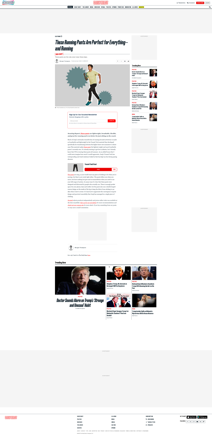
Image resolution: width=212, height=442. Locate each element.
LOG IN (207, 2)
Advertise (94, 430)
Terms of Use (86, 123)
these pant (87, 147)
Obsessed (97, 7)
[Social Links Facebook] (187, 422)
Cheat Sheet (77, 7)
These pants (84, 133)
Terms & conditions (131, 430)
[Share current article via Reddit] (128, 61)
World (113, 422)
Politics (108, 7)
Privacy (103, 430)
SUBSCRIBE (200, 2)
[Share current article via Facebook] (117, 61)
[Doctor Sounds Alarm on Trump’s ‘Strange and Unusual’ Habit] (153, 76)
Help (99, 430)
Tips (87, 430)
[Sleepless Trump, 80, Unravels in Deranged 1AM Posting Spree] (153, 87)
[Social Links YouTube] (197, 422)
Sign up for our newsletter (88, 203)
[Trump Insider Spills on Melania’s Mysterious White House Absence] (153, 120)
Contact (83, 430)
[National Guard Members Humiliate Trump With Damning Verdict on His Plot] (153, 109)
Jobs (90, 430)
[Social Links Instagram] (194, 422)
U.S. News (135, 7)
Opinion (114, 7)
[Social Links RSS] (200, 422)
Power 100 (121, 7)
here (89, 255)
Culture (113, 425)
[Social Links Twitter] (190, 422)
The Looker (85, 7)
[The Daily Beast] (101, 2)
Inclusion (122, 430)
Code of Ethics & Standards (112, 430)
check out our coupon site (76, 205)
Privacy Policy (94, 123)
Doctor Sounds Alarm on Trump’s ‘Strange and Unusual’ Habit (80, 303)
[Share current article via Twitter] (121, 61)
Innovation (128, 7)
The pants (71, 174)
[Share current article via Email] (124, 61)
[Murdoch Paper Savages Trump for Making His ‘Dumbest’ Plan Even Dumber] (153, 97)
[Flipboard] (204, 422)
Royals (103, 7)
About (78, 430)
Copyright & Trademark (142, 430)
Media (91, 7)
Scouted (141, 7)
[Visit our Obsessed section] (13, 2)
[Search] (210, 7)
